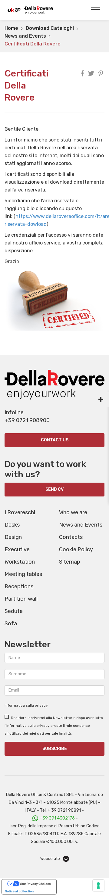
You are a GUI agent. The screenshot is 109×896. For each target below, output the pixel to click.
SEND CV (54, 489)
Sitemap (69, 561)
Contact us (54, 440)
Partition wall (21, 599)
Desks (12, 524)
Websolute (50, 858)
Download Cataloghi (50, 28)
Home (11, 28)
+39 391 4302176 (57, 818)
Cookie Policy (76, 549)
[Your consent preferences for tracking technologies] (98, 885)
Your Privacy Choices (35, 883)
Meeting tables (23, 574)
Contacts (71, 537)
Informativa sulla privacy (26, 705)
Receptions (19, 586)
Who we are (73, 512)
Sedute (14, 611)
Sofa (11, 623)
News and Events (25, 36)
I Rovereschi (20, 512)
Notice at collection (19, 891)
